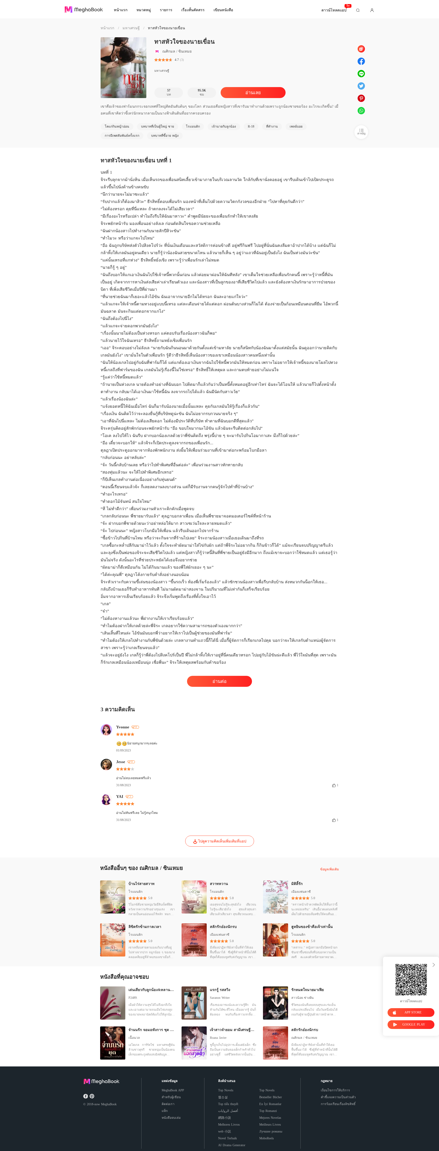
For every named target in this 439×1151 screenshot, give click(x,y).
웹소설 (223, 1097)
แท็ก (165, 1111)
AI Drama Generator (231, 1145)
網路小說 (224, 1117)
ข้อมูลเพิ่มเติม (329, 869)
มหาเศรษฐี (131, 28)
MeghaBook (109, 1104)
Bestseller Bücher (270, 1097)
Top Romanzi (268, 1111)
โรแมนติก (135, 891)
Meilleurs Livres (270, 1124)
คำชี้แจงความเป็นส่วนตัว (338, 1097)
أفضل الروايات (228, 1111)
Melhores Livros (229, 1124)
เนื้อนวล (134, 1037)
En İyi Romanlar (270, 1104)
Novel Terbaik (227, 1138)
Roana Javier (218, 1037)
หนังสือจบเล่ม (171, 1117)
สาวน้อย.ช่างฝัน (302, 997)
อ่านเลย (253, 92)
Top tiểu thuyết (228, 1104)
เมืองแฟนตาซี (301, 891)
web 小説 (224, 1131)
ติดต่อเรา (168, 1104)
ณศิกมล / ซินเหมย (304, 1037)
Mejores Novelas (270, 1117)
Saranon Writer (220, 997)
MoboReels (266, 1138)
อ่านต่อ (219, 681)
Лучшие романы (270, 1131)
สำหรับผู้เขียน (171, 1097)
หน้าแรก (107, 28)
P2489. (133, 997)
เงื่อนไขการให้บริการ (335, 1090)
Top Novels (225, 1090)
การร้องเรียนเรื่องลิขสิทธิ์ (338, 1104)
